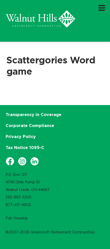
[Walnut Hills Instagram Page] (22, 161)
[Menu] (101, 7)
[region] (40, 18)
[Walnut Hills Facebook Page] (10, 161)
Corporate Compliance (30, 125)
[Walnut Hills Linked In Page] (34, 161)
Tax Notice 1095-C (25, 147)
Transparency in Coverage (33, 114)
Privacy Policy (21, 136)
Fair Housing (16, 218)
